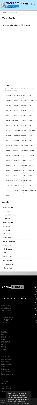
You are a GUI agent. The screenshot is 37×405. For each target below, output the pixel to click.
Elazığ (31, 125)
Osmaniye (17, 170)
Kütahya (31, 155)
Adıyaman (17, 95)
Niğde (31, 165)
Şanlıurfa (9, 180)
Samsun (9, 175)
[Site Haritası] (22, 298)
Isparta (16, 140)
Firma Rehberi (9, 245)
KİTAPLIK (4, 349)
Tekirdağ (24, 180)
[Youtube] (12, 298)
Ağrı (30, 95)
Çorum (23, 120)
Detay (17, 403)
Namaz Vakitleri (10, 215)
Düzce (16, 125)
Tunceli (16, 185)
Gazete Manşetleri (10, 241)
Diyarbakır (10, 125)
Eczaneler (7, 226)
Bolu (15, 115)
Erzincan (9, 130)
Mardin (23, 160)
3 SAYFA (3, 334)
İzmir (31, 140)
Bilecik (23, 110)
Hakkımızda (5, 305)
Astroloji (7, 230)
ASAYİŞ (3, 347)
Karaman (24, 145)
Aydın (16, 105)
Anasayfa (4, 12)
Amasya (16, 100)
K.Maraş (9, 145)
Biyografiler (8, 260)
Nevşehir (24, 165)
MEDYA (3, 339)
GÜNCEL (24, 4)
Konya (23, 155)
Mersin (31, 160)
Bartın (31, 105)
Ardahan (32, 100)
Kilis (8, 155)
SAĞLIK (3, 337)
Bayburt (16, 110)
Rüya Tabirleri (9, 238)
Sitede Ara (4, 381)
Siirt (15, 175)
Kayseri (16, 150)
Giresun (9, 135)
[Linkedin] (15, 298)
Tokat (30, 180)
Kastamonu (10, 150)
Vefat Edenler (8, 257)
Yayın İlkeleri (6, 308)
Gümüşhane (18, 135)
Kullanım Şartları (7, 317)
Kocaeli (16, 155)
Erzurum (17, 130)
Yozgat (16, 190)
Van (30, 185)
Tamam (26, 403)
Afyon (23, 95)
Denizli (31, 120)
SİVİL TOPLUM (6, 342)
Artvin (8, 105)
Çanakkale (10, 120)
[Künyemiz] (36, 314)
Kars (30, 145)
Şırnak (16, 180)
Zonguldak (24, 190)
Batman (9, 110)
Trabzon (9, 185)
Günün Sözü (8, 268)
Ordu (8, 170)
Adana (8, 95)
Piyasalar (7, 219)
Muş (15, 165)
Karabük (17, 145)
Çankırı (16, 120)
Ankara (8, 195)
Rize (22, 170)
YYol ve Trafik (6, 359)
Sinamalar (7, 234)
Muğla (8, 165)
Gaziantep (32, 130)
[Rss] (19, 298)
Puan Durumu (8, 222)
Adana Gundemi (9, 253)
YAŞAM (3, 344)
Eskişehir (24, 130)
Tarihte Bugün (9, 264)
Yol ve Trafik (8, 211)
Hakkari (24, 135)
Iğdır (8, 140)
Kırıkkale (24, 150)
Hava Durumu (8, 207)
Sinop (23, 175)
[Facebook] (2, 298)
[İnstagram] (8, 298)
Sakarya (31, 170)
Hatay (31, 135)
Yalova (8, 190)
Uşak (23, 185)
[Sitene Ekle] (26, 298)
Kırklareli (32, 190)
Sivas (30, 175)
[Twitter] (5, 298)
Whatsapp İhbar (6, 320)
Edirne (23, 125)
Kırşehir (31, 150)
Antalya (24, 100)
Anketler (4, 384)
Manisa (16, 160)
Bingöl (31, 110)
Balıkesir (24, 105)
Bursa (30, 115)
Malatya (9, 160)
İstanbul (24, 140)
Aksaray (9, 100)
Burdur (23, 115)
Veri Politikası (6, 310)
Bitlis (8, 115)
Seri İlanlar (8, 249)
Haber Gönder (5, 322)
